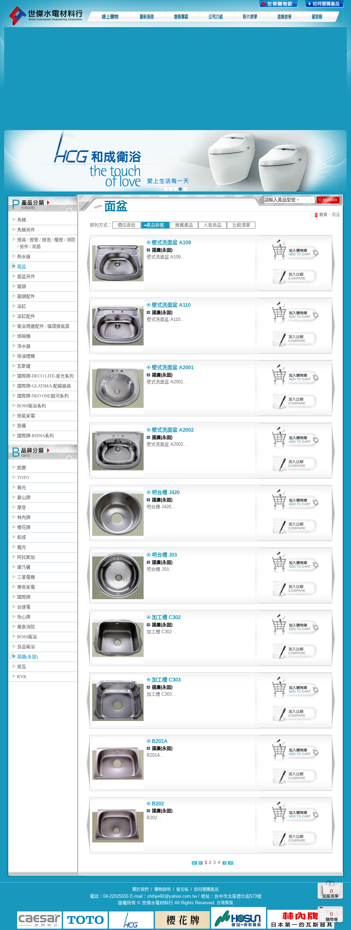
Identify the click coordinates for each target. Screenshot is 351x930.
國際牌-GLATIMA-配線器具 (44, 385)
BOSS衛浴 (27, 636)
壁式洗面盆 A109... (166, 256)
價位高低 (126, 225)
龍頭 (21, 286)
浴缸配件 (26, 316)
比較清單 (241, 225)
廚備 (21, 425)
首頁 (323, 214)
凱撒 (21, 467)
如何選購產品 (206, 889)
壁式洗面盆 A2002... (167, 444)
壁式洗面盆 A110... (165, 319)
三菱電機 (26, 577)
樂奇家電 (26, 587)
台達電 (24, 606)
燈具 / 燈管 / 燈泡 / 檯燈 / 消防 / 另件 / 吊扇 (46, 243)
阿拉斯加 (26, 557)
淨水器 (24, 346)
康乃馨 (24, 567)
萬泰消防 (26, 626)
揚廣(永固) (27, 656)
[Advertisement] (175, 79)
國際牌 (24, 597)
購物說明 (162, 889)
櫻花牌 (24, 527)
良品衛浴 (26, 646)
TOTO (23, 477)
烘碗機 (24, 336)
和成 (21, 537)
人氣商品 (212, 225)
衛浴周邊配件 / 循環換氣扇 (43, 326)
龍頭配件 (26, 296)
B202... (154, 817)
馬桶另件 (26, 229)
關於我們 (140, 889)
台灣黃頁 (225, 902)
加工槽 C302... (161, 631)
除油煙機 (26, 356)
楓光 (21, 547)
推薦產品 (184, 225)
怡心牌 (24, 616)
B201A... (155, 755)
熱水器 (24, 256)
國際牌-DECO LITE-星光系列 (45, 376)
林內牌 (24, 517)
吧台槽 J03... (160, 569)
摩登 (21, 507)
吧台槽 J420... (161, 506)
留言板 (182, 889)
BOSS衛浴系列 (31, 405)
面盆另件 (26, 276)
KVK (21, 676)
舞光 (21, 487)
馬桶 (21, 219)
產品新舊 (155, 225)
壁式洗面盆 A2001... (167, 381)
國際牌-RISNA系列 (35, 435)
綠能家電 (26, 415)
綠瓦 (21, 666)
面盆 (21, 266)
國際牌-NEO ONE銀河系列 (43, 395)
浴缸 (21, 306)
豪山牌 (24, 497)
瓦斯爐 (24, 366)
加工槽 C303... (161, 694)
